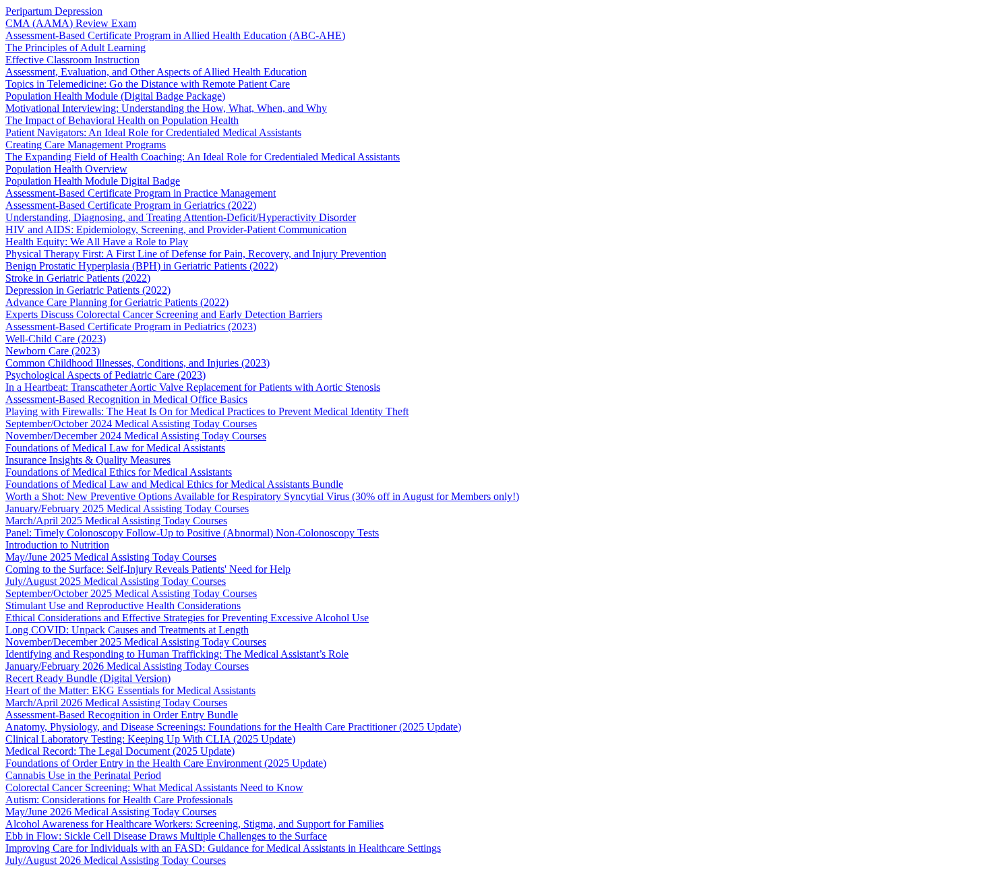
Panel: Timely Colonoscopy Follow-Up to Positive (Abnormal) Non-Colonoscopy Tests (192, 532)
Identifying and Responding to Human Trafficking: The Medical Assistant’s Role (177, 654)
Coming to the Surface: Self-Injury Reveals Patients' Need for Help (148, 569)
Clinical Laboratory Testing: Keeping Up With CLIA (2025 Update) (150, 739)
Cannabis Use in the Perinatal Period (83, 775)
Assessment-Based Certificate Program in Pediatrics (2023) (130, 326)
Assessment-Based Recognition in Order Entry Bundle (121, 714)
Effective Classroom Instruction (72, 59)
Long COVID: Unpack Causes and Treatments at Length (127, 629)
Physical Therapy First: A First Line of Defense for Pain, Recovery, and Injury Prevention (195, 253)
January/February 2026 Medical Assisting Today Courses (127, 666)
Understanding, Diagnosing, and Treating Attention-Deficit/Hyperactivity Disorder (180, 217)
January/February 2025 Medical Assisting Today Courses (127, 508)
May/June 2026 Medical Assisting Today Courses (110, 811)
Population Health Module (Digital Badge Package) (115, 96)
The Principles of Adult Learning (75, 47)
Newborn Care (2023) (52, 350)
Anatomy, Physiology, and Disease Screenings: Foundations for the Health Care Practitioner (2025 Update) (233, 727)
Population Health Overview (66, 169)
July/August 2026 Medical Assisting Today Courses (115, 860)
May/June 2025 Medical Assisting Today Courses (110, 557)
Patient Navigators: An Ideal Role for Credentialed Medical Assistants (153, 132)
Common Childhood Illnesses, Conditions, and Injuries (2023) (137, 363)
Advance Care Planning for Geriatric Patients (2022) (117, 302)
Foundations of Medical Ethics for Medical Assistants (118, 472)
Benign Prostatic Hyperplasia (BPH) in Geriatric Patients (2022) (141, 266)
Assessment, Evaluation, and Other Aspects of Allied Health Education (156, 71)
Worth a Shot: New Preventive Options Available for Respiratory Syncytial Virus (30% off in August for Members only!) (262, 496)
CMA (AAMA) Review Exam (70, 23)
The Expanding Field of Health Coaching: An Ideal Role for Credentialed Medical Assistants (202, 156)
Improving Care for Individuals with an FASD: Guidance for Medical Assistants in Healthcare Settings (223, 848)
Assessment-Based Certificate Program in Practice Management (140, 193)
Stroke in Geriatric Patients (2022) (77, 278)
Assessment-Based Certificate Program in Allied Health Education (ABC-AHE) (175, 35)
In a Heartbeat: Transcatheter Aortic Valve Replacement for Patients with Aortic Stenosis (192, 387)
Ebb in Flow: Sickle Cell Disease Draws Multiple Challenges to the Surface (166, 836)
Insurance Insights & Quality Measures (88, 460)
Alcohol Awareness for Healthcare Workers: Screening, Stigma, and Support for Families (194, 824)
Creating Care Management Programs (85, 144)
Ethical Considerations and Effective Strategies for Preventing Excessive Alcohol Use (187, 617)
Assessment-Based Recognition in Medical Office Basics (126, 399)
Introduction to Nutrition (57, 545)
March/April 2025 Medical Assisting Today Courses (116, 520)
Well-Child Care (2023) (55, 338)
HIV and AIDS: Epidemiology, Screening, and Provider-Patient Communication (176, 229)
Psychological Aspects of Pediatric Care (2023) (105, 375)
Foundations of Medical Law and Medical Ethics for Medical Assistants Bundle (174, 484)
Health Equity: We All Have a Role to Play (96, 241)
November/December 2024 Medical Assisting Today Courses (135, 435)
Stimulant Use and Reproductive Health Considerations (123, 605)
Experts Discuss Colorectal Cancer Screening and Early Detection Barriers (163, 314)
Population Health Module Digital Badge (92, 181)
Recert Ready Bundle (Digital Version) (88, 678)
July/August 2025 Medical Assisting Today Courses (115, 581)
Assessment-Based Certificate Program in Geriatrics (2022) (130, 205)
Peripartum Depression (53, 11)
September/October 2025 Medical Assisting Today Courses (131, 593)
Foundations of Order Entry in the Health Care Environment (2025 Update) (165, 763)
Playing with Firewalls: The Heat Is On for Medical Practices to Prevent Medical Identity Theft (207, 411)
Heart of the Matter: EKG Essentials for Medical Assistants (130, 690)
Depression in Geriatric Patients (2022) (88, 290)
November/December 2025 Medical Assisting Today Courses (135, 642)
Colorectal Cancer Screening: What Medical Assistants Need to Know (154, 787)
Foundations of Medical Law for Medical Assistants (115, 448)
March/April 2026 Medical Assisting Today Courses (116, 702)
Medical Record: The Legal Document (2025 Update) (120, 751)
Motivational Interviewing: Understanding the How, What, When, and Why (166, 108)
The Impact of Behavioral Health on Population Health (122, 120)
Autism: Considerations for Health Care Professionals (119, 799)
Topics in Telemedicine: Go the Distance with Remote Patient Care (147, 84)
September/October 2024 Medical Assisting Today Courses (131, 423)
